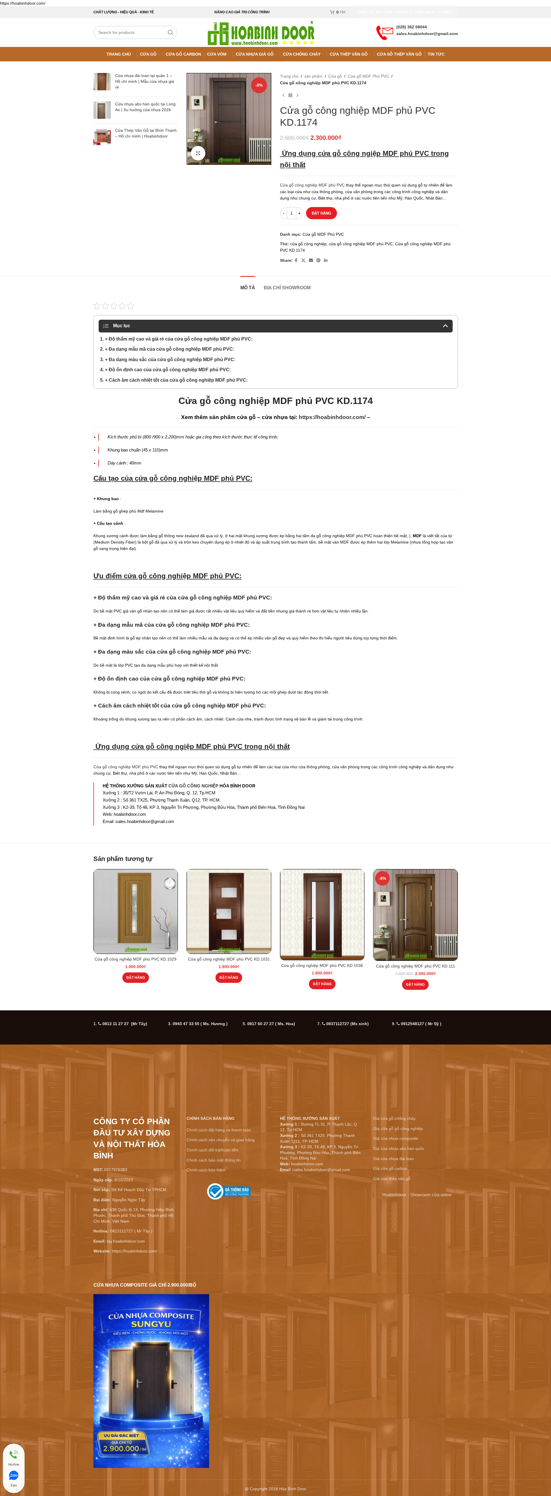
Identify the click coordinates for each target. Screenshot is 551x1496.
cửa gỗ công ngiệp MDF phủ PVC (373, 153)
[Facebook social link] (296, 260)
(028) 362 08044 (411, 27)
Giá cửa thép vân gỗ (391, 1178)
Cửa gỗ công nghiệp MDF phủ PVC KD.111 (415, 966)
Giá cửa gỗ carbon (390, 1168)
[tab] (247, 285)
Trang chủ (289, 76)
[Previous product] (283, 95)
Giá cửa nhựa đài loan (393, 1158)
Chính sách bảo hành (206, 1170)
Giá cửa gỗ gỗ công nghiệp (398, 1128)
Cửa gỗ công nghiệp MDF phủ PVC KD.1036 (322, 965)
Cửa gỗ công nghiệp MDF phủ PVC (312, 185)
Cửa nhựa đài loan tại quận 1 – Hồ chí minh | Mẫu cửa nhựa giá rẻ (144, 81)
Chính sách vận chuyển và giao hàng (221, 1139)
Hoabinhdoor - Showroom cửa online (417, 1194)
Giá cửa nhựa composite (395, 1138)
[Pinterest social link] (318, 260)
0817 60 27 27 (271, 1023)
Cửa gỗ (335, 76)
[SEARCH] (170, 32)
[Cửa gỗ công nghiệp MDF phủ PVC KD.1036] (322, 914)
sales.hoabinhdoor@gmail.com (427, 33)
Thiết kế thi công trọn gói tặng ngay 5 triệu (404, 12)
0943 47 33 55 (200, 1023)
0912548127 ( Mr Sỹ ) (421, 1023)
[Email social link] (311, 260)
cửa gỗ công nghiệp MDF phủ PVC (361, 244)
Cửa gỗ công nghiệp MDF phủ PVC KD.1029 (135, 959)
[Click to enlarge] (198, 153)
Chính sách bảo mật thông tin (214, 1160)
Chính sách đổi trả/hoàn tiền (212, 1150)
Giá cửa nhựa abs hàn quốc (398, 1148)
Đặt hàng (321, 213)
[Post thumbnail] (102, 82)
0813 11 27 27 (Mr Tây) (124, 1023)
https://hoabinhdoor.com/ (332, 417)
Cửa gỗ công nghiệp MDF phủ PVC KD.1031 (229, 959)
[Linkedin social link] (325, 260)
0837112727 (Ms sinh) (347, 1023)
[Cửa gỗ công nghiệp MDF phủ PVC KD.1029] (135, 911)
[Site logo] (261, 32)
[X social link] (303, 260)
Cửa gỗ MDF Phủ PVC (368, 76)
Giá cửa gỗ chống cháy (394, 1118)
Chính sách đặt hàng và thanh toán (219, 1130)
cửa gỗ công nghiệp (308, 244)
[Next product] (297, 95)
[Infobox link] (229, 1193)
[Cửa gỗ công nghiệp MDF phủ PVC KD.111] (415, 915)
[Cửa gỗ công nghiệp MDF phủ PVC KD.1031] (229, 911)
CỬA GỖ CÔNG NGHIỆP (193, 785)
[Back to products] (290, 95)
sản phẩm (313, 76)
